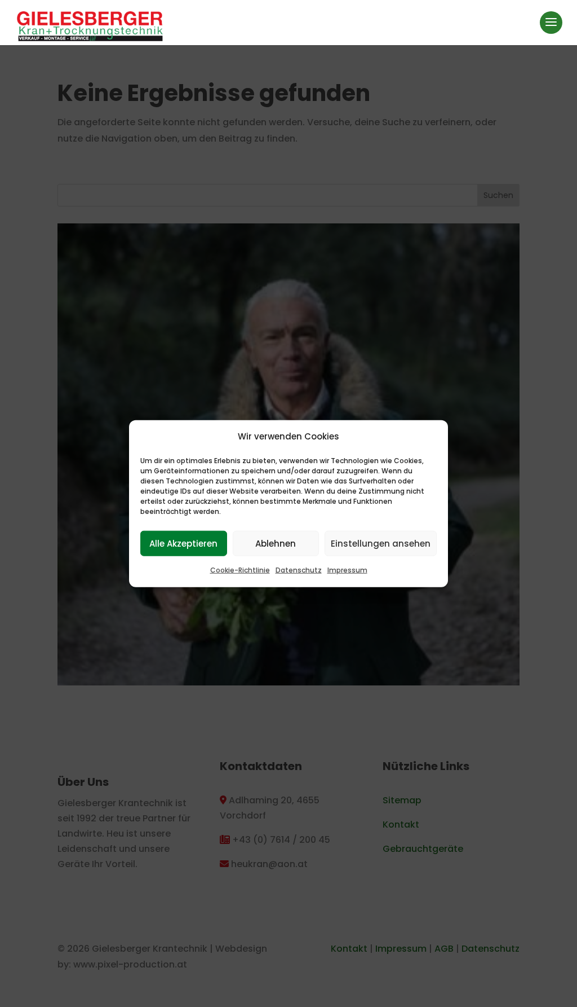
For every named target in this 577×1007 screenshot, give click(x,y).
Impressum (347, 570)
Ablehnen (275, 543)
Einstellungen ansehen (380, 543)
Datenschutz (299, 570)
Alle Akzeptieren (183, 543)
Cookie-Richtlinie (240, 570)
